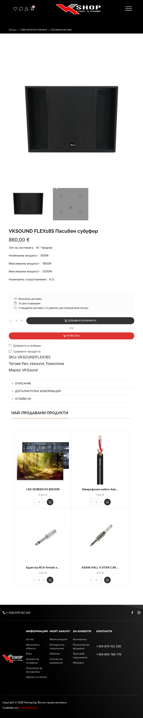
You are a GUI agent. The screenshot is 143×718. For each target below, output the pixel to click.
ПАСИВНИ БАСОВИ (61, 29)
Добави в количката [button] (62, 462)
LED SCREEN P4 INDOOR (42, 489)
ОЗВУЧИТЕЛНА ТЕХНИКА (33, 29)
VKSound (30, 370)
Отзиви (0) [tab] (23, 398)
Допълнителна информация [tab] (38, 391)
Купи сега (73, 335)
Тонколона (55, 363)
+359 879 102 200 (108, 646)
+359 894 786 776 (108, 654)
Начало (13, 29)
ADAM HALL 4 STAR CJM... (100, 567)
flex (25, 363)
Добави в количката (82, 320)
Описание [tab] (23, 383)
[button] (16, 9)
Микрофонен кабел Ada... (100, 489)
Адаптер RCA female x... (43, 567)
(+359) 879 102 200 (18, 612)
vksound (37, 363)
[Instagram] (139, 612)
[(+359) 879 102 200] (4, 612)
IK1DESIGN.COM (28, 707)
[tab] (71, 383)
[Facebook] (132, 612)
